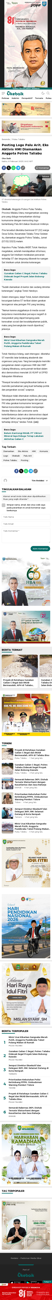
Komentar (44, 168)
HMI (34, 451)
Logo (5, 456)
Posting (24, 460)
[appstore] (17, 1283)
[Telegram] (18, 168)
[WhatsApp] (13, 168)
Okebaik (16, 456)
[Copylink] (23, 168)
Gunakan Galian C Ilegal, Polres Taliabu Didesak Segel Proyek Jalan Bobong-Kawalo (25, 276)
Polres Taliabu (10, 460)
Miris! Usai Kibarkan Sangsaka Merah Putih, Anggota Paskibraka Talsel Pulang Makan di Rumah (24, 343)
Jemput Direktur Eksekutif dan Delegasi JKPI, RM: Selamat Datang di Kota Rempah (31, 811)
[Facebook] (4, 168)
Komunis (44, 451)
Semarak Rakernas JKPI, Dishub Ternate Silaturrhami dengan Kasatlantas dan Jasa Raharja (31, 782)
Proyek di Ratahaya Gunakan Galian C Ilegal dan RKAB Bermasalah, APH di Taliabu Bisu (18, 684)
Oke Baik (6, 158)
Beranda (6, 139)
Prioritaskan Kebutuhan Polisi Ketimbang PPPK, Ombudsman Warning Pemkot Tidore (31, 797)
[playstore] (33, 1283)
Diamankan (8, 451)
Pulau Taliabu (18, 139)
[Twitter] (8, 168)
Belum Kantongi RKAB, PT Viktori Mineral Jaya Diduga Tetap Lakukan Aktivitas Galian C (23, 436)
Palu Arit (28, 456)
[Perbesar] (26, 195)
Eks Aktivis (23, 451)
